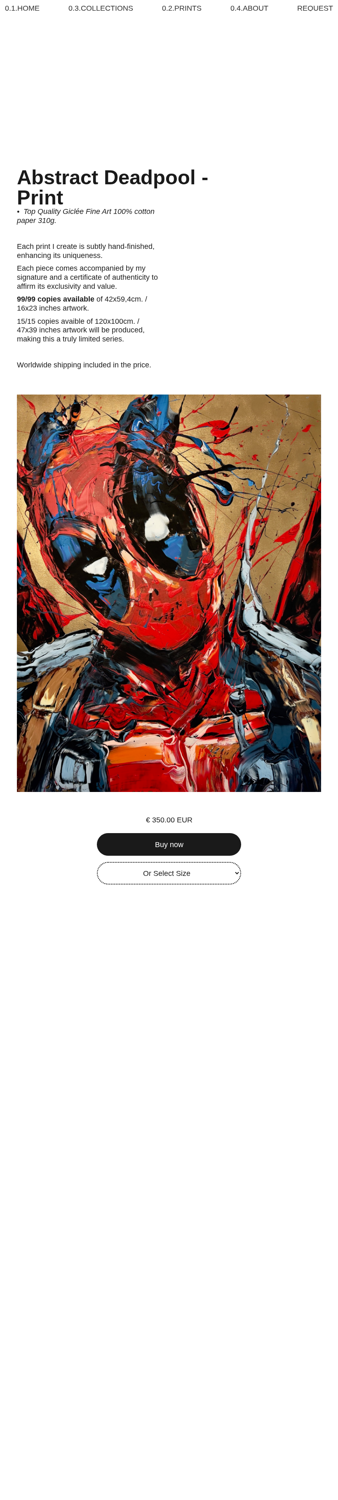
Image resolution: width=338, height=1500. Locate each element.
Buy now (169, 845)
